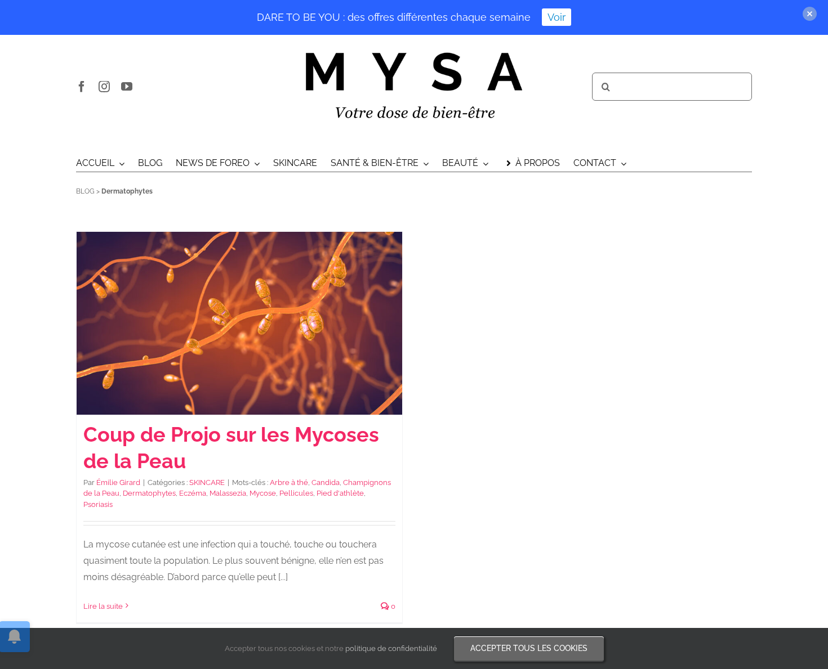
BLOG (85, 191)
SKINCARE (207, 482)
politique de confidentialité (391, 648)
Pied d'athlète (340, 493)
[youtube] (126, 86)
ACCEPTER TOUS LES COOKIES (528, 648)
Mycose (263, 493)
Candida (325, 482)
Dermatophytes (149, 493)
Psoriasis (98, 504)
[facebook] (81, 86)
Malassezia (228, 493)
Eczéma (192, 493)
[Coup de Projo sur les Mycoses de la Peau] (239, 323)
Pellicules (296, 493)
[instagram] (104, 86)
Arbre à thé (289, 482)
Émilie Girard (118, 482)
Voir (556, 17)
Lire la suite (103, 606)
